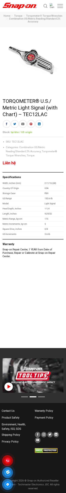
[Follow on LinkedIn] (56, 434)
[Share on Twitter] (15, 124)
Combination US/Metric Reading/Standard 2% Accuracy (34, 20)
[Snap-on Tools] (19, 6)
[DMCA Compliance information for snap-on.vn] (46, 450)
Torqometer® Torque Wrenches (44, 15)
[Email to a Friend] (23, 124)
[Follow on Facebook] (37, 434)
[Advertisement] (33, 305)
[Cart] (52, 6)
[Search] (45, 6)
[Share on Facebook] (6, 124)
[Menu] (60, 6)
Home (7, 15)
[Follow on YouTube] (37, 440)
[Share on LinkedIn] (39, 124)
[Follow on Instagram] (44, 434)
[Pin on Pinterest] (31, 124)
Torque (18, 15)
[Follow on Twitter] (50, 434)
